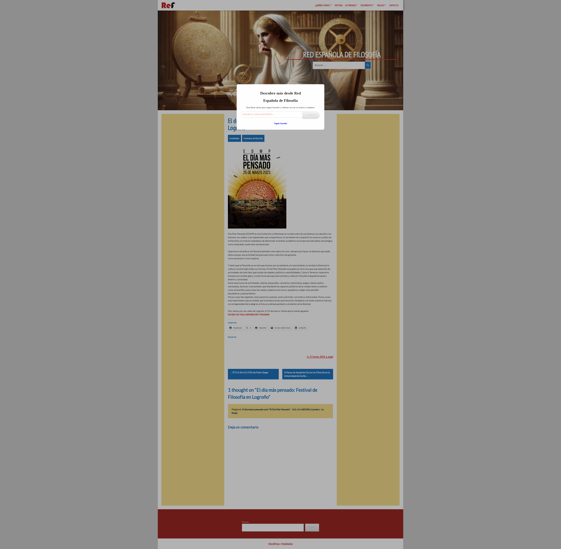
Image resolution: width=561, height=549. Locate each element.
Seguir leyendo (280, 123)
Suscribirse (311, 115)
